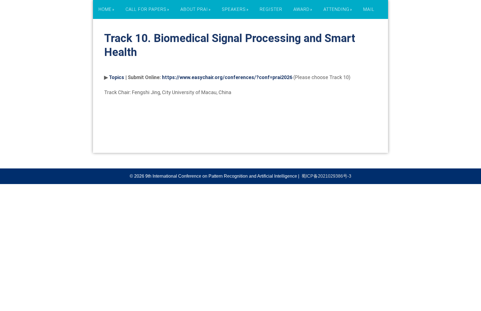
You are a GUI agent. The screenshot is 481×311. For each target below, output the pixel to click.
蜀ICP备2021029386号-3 (326, 176)
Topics (116, 77)
